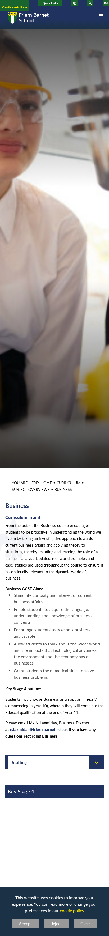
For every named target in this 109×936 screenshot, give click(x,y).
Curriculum (68, 482)
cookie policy (72, 910)
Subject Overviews (31, 489)
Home (46, 482)
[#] (74, 3)
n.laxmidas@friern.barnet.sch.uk (39, 729)
